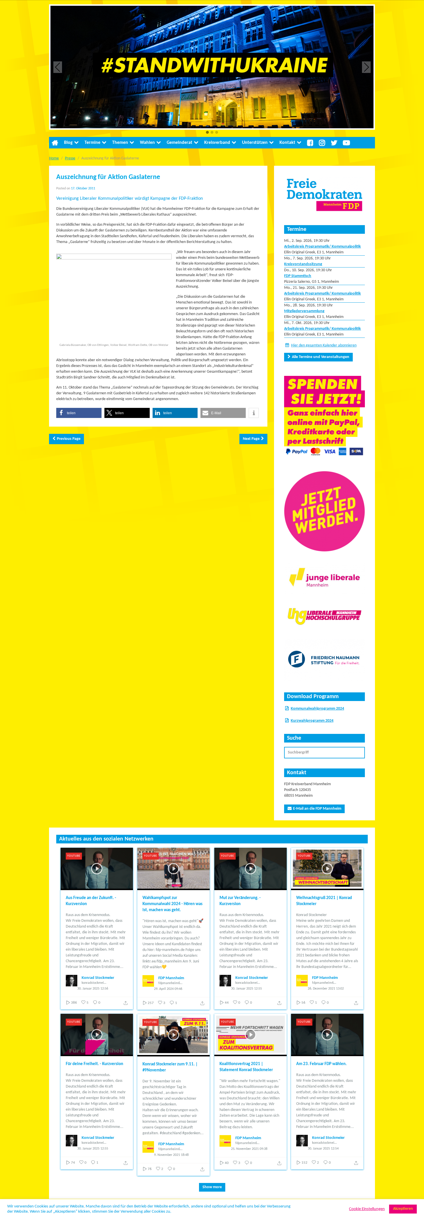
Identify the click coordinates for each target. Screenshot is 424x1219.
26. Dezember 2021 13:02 (326, 988)
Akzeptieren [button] (403, 1209)
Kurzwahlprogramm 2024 (312, 721)
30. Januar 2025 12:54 (323, 1148)
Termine (92, 142)
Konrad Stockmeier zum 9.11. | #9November (170, 1067)
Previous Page (68, 439)
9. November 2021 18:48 (171, 1155)
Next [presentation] (366, 67)
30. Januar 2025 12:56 (92, 988)
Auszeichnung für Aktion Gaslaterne (108, 177)
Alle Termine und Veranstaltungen (320, 357)
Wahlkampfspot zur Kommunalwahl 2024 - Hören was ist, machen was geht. (172, 904)
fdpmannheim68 (170, 983)
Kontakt (287, 142)
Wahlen (147, 142)
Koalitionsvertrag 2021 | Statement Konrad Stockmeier (246, 1067)
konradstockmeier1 (94, 983)
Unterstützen (255, 142)
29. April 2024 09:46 (168, 989)
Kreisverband (217, 142)
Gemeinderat (179, 142)
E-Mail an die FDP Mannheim (317, 809)
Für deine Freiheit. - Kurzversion (94, 1064)
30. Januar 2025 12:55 (246, 988)
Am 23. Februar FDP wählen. (321, 1064)
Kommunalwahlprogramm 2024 (317, 708)
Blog (68, 142)
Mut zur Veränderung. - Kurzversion (240, 901)
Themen (120, 142)
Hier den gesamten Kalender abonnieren (324, 345)
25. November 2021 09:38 (249, 1149)
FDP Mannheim (171, 978)
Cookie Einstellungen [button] (367, 1209)
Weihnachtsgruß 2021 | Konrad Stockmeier (324, 901)
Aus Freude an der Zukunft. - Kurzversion (91, 901)
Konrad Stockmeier (98, 978)
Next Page (251, 439)
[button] (207, 133)
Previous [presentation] (57, 67)
